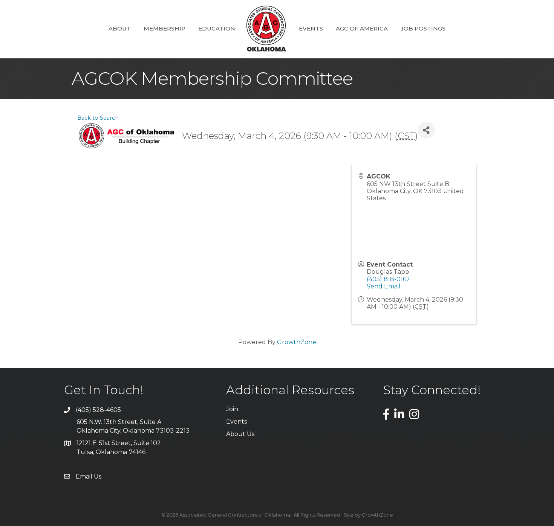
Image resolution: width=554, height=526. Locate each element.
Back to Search (98, 117)
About (120, 28)
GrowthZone (296, 342)
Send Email (384, 286)
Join (232, 409)
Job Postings (423, 28)
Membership (164, 28)
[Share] (426, 130)
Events (311, 28)
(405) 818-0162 (388, 279)
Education (216, 28)
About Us (240, 434)
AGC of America (362, 28)
